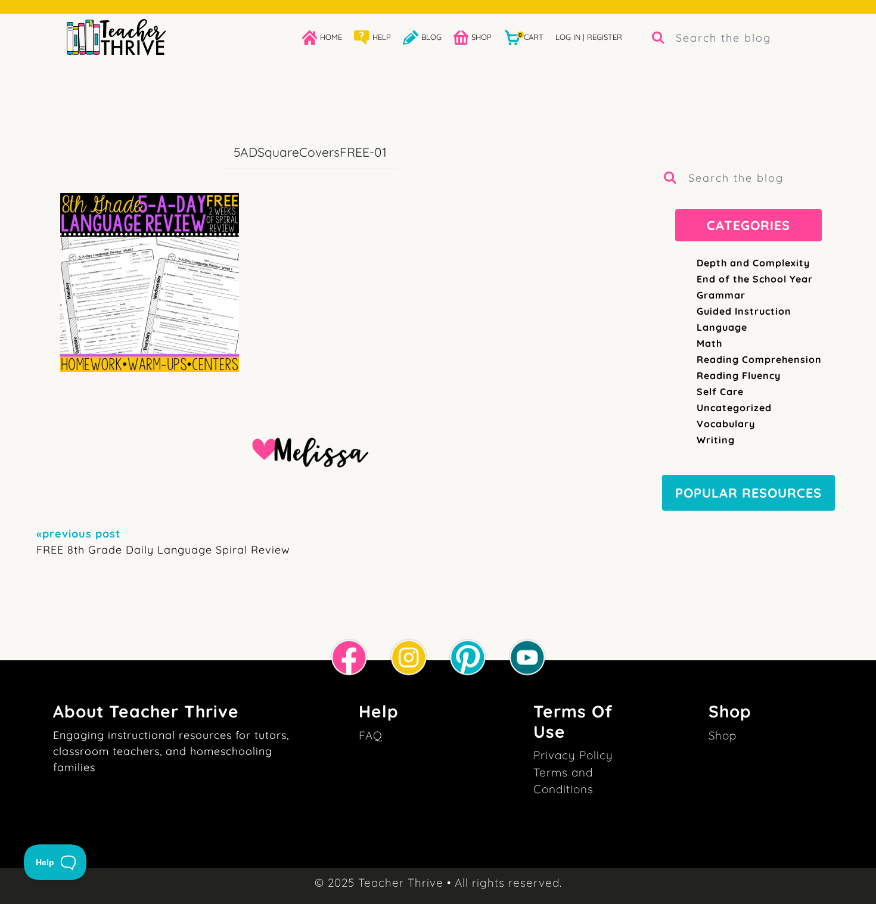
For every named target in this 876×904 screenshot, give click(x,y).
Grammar (721, 295)
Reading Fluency (739, 375)
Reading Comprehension (759, 359)
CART (530, 37)
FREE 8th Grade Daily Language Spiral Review (163, 542)
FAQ (371, 735)
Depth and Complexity (753, 263)
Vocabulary (726, 424)
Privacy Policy (573, 755)
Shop (723, 735)
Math (709, 343)
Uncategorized (734, 408)
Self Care (720, 391)
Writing (716, 440)
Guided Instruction (744, 311)
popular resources (748, 492)
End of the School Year (755, 279)
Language (722, 327)
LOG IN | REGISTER (588, 37)
